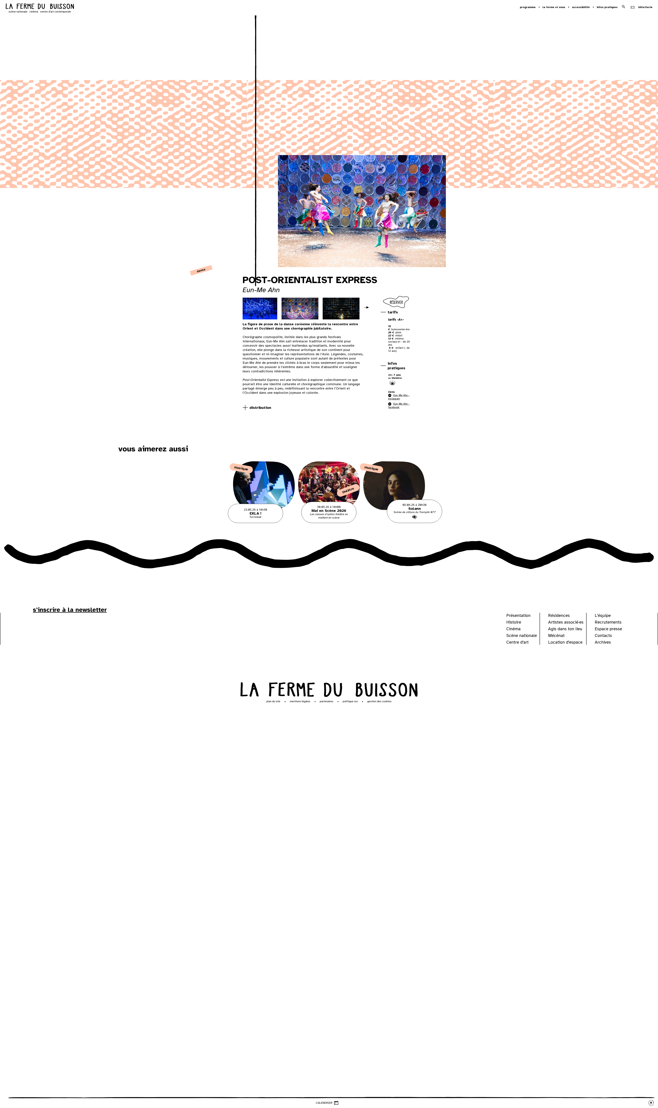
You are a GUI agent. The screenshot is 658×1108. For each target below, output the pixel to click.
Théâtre (348, 490)
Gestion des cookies (379, 701)
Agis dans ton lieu (565, 628)
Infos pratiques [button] (607, 7)
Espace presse (608, 628)
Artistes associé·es (565, 622)
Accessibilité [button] (581, 7)
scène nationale (18, 11)
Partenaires (326, 701)
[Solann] (394, 522)
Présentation (518, 615)
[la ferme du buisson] (39, 6)
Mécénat (556, 635)
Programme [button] (528, 7)
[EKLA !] (264, 522)
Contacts (603, 635)
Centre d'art (517, 642)
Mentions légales (300, 701)
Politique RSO (350, 701)
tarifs (393, 312)
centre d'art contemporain (55, 11)
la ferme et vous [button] (554, 7)
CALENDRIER (324, 1103)
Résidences (559, 615)
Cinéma (513, 628)
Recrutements (608, 622)
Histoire (513, 622)
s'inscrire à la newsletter (70, 609)
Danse (201, 270)
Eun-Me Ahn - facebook (399, 405)
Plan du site (273, 701)
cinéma (33, 11)
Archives (603, 642)
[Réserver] (396, 308)
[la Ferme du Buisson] (329, 689)
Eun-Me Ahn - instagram (399, 397)
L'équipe (603, 615)
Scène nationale (521, 635)
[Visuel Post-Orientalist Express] (258, 308)
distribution (260, 407)
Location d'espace (565, 642)
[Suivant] (367, 309)
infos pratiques (396, 365)
